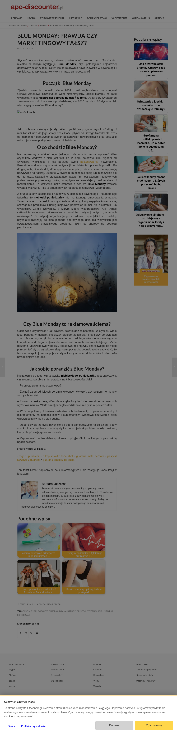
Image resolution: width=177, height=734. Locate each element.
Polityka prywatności (33, 726)
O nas (11, 726)
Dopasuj (114, 725)
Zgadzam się (154, 725)
